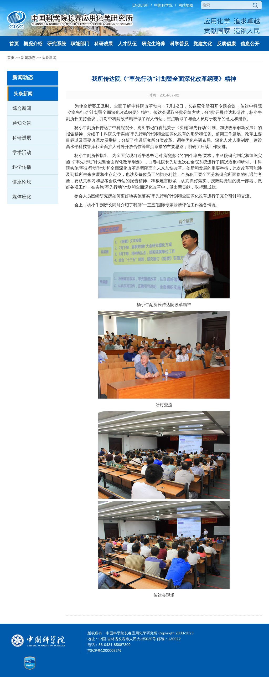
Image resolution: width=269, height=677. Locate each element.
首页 (10, 57)
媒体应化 (21, 196)
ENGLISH (140, 5)
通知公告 (21, 123)
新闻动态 (28, 57)
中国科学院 (163, 5)
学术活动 (21, 152)
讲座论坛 (21, 182)
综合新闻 (21, 108)
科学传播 (21, 167)
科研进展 (21, 137)
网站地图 (185, 5)
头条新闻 (49, 57)
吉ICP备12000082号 (104, 650)
